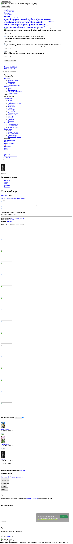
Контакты (18, 541)
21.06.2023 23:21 (6, 460)
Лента (6, 182)
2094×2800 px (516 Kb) (18, 218)
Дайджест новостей (10, 60)
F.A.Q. (8, 541)
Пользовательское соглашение (28, 542)
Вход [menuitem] (5, 68)
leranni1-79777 (5, 444)
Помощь (3, 541)
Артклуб (9, 95)
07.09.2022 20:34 (6, 431)
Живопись (4, 195)
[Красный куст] (13, 198)
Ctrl (18, 224)
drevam (3, 459)
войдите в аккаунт (32, 498)
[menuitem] (15, 67)
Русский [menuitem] (6, 67)
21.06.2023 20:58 (6, 446)
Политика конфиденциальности (47, 542)
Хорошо (64, 516)
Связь (6, 183)
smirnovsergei (5, 429)
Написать (18, 418)
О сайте (12, 541)
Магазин (7, 187)
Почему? (23, 470)
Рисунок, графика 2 (16, 477)
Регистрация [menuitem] (11, 68)
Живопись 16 (5, 477)
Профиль (7, 180)
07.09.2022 (11, 219)
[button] (9, 10)
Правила (16, 542)
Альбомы (7, 185)
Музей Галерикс (9, 75)
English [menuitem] (12, 67)
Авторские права (62, 542)
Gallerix (8, 536)
